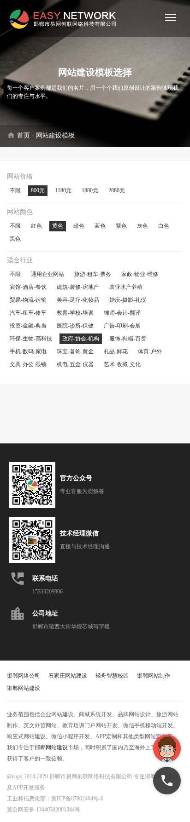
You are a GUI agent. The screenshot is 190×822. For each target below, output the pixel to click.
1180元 (63, 190)
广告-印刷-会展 (122, 325)
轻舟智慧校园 (112, 676)
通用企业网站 (47, 274)
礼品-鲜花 (116, 351)
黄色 (57, 226)
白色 (163, 226)
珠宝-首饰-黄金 (75, 351)
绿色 (78, 226)
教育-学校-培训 (75, 313)
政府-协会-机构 (80, 338)
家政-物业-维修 (139, 274)
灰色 (142, 226)
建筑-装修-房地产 (78, 287)
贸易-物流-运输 (28, 300)
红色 (36, 226)
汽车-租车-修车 (28, 313)
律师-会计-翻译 (122, 313)
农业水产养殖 (125, 287)
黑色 (15, 239)
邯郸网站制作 (153, 676)
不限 (15, 190)
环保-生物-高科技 (31, 338)
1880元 (90, 190)
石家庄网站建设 (67, 676)
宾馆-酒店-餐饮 (28, 287)
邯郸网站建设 (23, 688)
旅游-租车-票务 (92, 274)
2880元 (116, 190)
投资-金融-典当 (28, 325)
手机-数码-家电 (28, 351)
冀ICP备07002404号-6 (77, 798)
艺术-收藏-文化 (122, 364)
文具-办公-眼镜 (28, 364)
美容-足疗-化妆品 (78, 300)
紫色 (121, 226)
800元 (38, 190)
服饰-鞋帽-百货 (127, 338)
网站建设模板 (55, 135)
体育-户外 (150, 351)
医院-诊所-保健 (75, 325)
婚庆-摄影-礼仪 (127, 300)
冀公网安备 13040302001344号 (43, 809)
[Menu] (170, 17)
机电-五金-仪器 (75, 364)
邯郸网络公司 (23, 676)
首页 (23, 135)
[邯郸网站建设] (64, 18)
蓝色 (100, 226)
